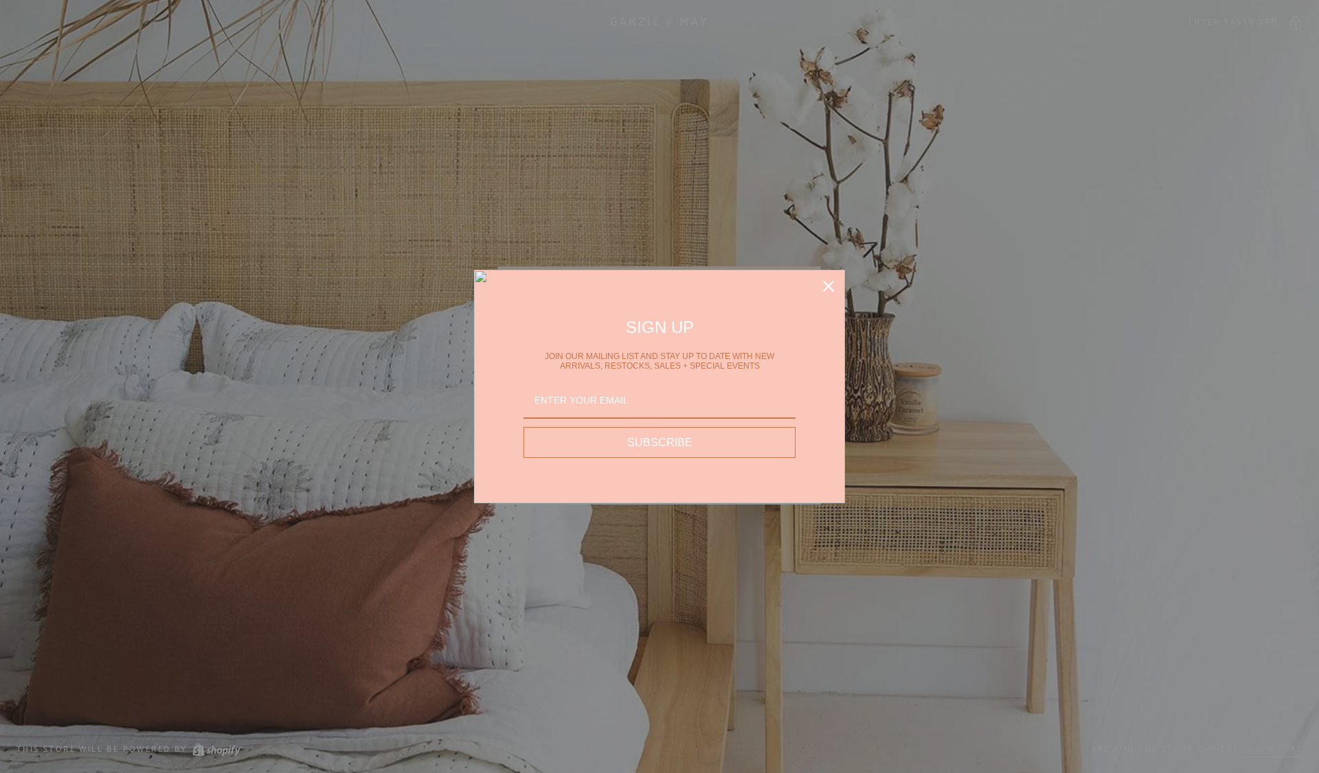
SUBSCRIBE (659, 442)
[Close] (828, 286)
